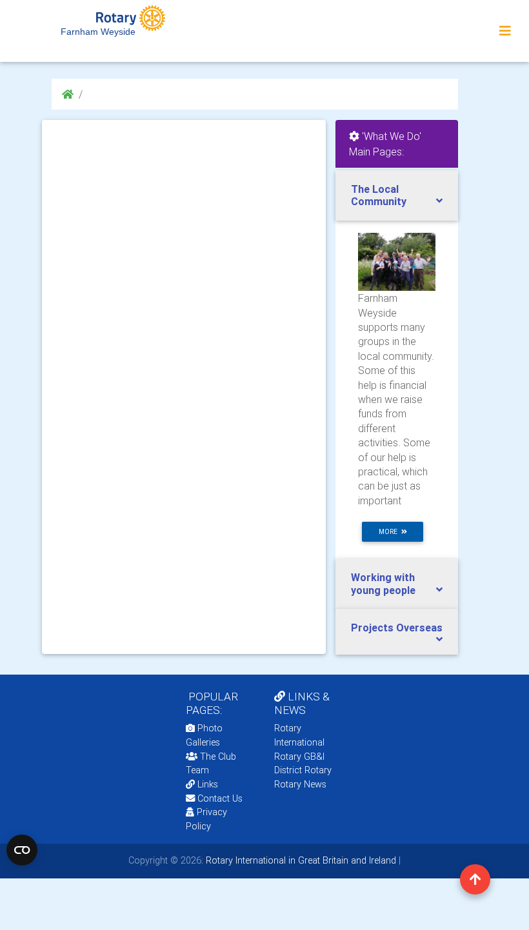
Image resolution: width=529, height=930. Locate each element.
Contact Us (219, 798)
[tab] (396, 195)
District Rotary (303, 770)
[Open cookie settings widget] (21, 850)
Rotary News (300, 784)
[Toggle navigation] (505, 31)
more (390, 532)
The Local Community (378, 195)
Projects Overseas (397, 627)
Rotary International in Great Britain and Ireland (299, 860)
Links (207, 784)
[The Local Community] (396, 261)
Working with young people (383, 583)
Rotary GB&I (299, 756)
